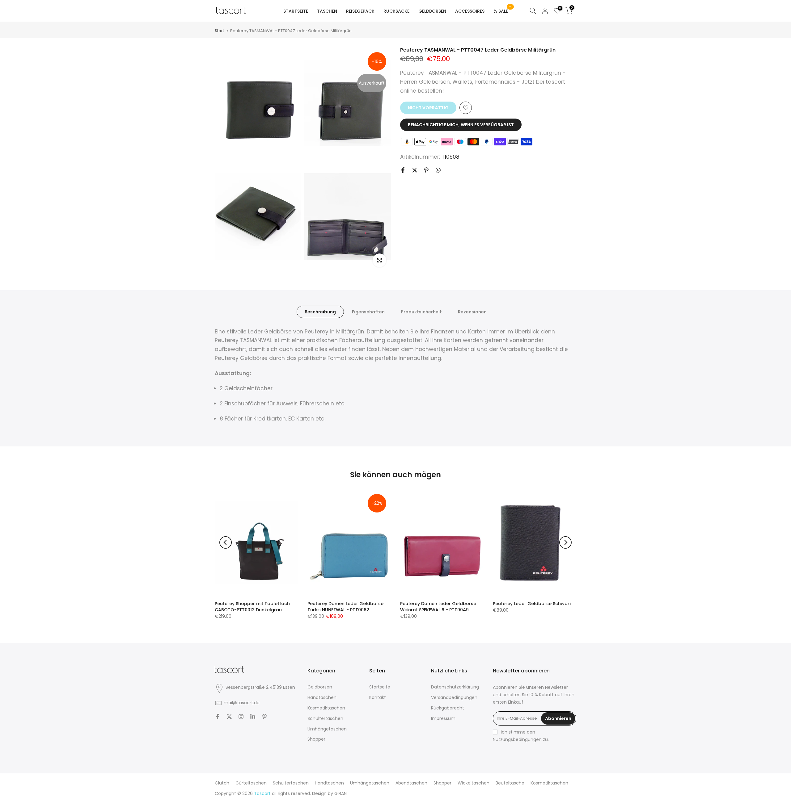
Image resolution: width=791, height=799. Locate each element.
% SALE (502, 10)
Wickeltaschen (473, 783)
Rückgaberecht (447, 708)
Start (219, 31)
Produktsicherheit (421, 311)
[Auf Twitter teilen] (414, 170)
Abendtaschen (411, 783)
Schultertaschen (325, 718)
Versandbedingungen (454, 697)
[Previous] (225, 542)
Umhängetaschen (327, 729)
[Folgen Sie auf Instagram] (241, 716)
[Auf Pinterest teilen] (426, 170)
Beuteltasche (510, 783)
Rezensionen (472, 311)
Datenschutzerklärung (455, 687)
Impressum (443, 718)
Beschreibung (320, 311)
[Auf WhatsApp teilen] (438, 170)
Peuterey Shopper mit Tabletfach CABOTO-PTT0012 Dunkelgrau (252, 606)
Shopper (316, 739)
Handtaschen (321, 697)
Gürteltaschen (251, 783)
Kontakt (377, 697)
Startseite (379, 687)
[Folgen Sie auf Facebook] (217, 716)
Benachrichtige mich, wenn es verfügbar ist (461, 125)
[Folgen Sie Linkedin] (253, 716)
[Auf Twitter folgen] (229, 716)
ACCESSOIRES (469, 11)
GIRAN (340, 793)
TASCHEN (327, 11)
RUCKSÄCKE (396, 11)
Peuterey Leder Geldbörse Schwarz (532, 603)
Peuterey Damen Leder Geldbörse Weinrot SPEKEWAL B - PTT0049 (438, 606)
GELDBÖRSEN (432, 11)
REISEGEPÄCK (360, 11)
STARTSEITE (295, 11)
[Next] (565, 542)
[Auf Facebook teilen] (403, 170)
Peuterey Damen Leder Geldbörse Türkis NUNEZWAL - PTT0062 (345, 606)
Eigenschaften (368, 311)
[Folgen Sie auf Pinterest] (264, 716)
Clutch (222, 783)
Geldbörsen (319, 687)
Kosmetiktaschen (326, 708)
